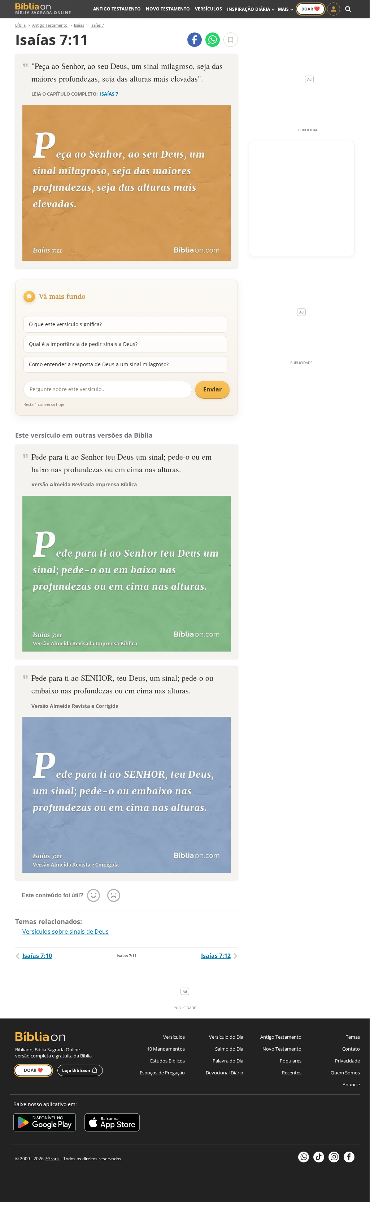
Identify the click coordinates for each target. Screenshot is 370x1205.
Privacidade (347, 1060)
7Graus (52, 1159)
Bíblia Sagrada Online (43, 12)
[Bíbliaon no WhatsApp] (303, 1157)
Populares (290, 1060)
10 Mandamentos (166, 1049)
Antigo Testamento (117, 9)
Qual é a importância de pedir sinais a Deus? (83, 344)
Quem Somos (345, 1072)
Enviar (212, 389)
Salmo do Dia (229, 1049)
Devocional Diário (224, 1072)
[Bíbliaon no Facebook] (349, 1157)
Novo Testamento (168, 9)
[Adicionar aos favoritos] (230, 39)
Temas (353, 1037)
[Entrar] (333, 9)
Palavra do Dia (228, 1060)
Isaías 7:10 (37, 956)
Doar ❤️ (33, 1070)
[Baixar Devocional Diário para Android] (44, 1123)
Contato (351, 1049)
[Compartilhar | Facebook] (194, 39)
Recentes (291, 1072)
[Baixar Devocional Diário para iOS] (112, 1123)
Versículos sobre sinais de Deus (65, 931)
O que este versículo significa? (65, 324)
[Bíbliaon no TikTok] (318, 1157)
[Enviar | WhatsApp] (212, 39)
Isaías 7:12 (216, 956)
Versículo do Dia (226, 1037)
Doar (310, 8)
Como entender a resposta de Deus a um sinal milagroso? (99, 364)
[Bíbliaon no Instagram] (333, 1157)
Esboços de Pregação (162, 1072)
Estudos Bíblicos (167, 1060)
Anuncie (351, 1084)
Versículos (208, 9)
